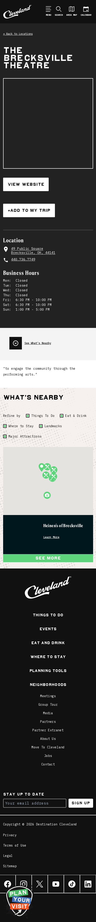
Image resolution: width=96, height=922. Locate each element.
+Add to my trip (29, 210)
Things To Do (42, 416)
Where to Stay (21, 426)
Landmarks (53, 426)
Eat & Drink (76, 416)
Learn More (51, 537)
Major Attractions (25, 436)
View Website (26, 184)
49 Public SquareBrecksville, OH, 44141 (33, 251)
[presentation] (51, 341)
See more (48, 558)
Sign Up (80, 803)
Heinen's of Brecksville (63, 525)
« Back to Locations (18, 33)
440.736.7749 (23, 259)
